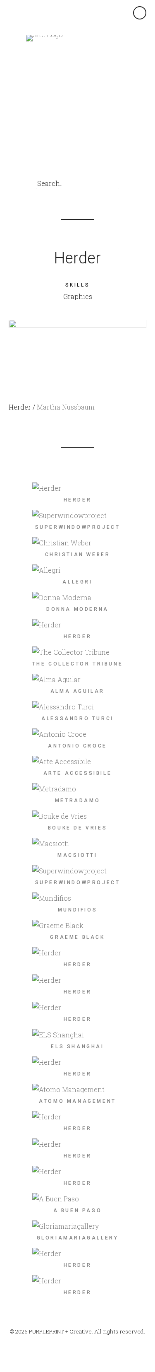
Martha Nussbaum (66, 407)
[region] (77, 352)
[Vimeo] (88, 161)
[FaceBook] (73, 161)
